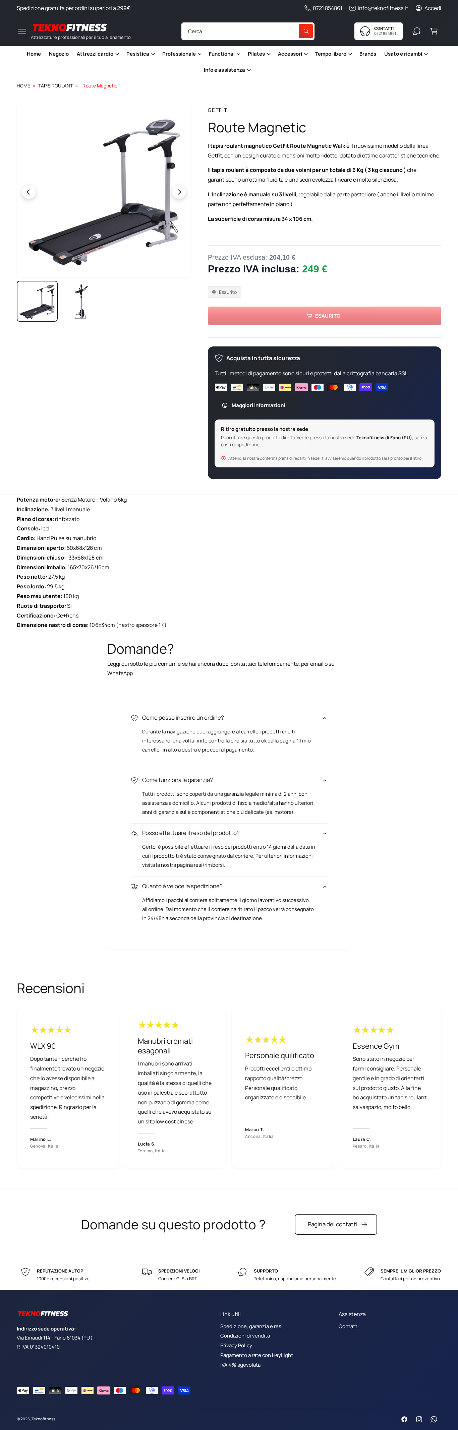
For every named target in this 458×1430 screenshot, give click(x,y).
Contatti (348, 1326)
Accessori (290, 53)
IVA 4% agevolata (240, 1364)
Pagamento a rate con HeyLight (256, 1355)
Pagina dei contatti (332, 1224)
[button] (22, 31)
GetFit (218, 110)
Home (23, 85)
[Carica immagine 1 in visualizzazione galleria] (37, 301)
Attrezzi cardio (95, 53)
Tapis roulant (55, 85)
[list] (229, 1087)
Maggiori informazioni (258, 405)
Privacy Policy (236, 1345)
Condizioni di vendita (245, 1335)
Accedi (432, 8)
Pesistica (137, 53)
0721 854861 (327, 8)
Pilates (256, 53)
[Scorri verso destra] (147, 192)
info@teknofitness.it (383, 8)
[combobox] (247, 31)
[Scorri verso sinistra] (60, 192)
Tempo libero (330, 53)
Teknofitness (43, 1418)
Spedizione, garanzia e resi (251, 1326)
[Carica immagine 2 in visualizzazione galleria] (81, 301)
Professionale (179, 53)
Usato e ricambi (403, 53)
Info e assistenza (224, 69)
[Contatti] (416, 31)
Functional (222, 53)
